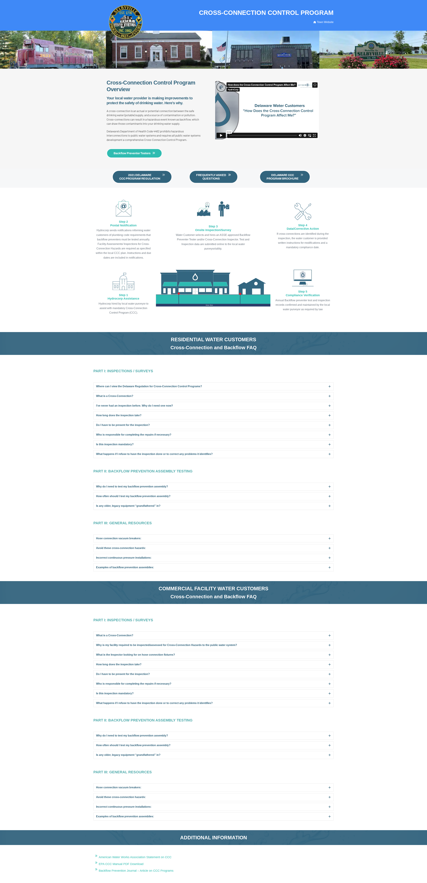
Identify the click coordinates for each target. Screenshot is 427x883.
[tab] (213, 386)
